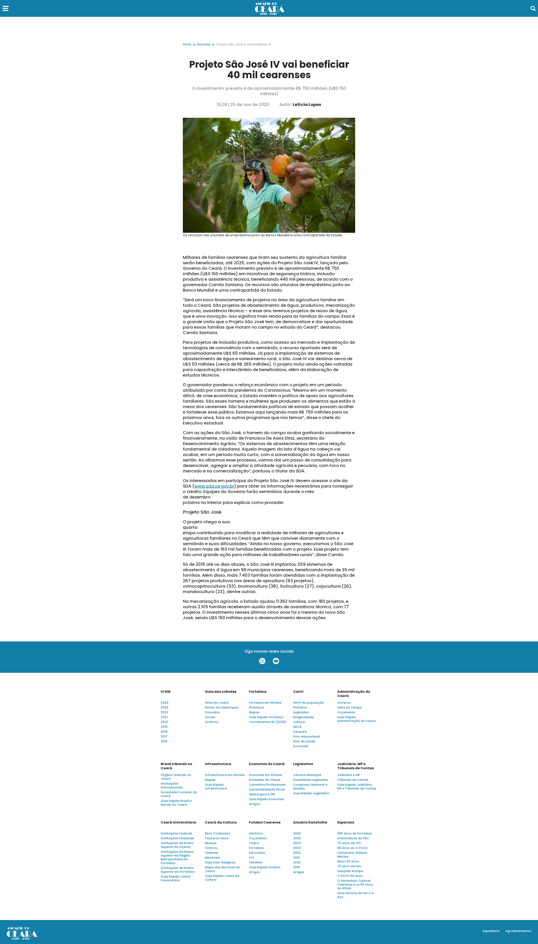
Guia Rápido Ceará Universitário (175, 878)
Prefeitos (300, 707)
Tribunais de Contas (352, 780)
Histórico (256, 833)
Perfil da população (308, 703)
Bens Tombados (217, 833)
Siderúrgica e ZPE (262, 794)
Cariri (298, 692)
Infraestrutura (218, 764)
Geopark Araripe (350, 871)
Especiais (345, 822)
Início (187, 44)
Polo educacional (306, 736)
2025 (297, 838)
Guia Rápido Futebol (264, 867)
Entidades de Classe (264, 780)
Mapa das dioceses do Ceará (222, 869)
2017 (164, 736)
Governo (344, 703)
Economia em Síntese (265, 775)
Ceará (254, 843)
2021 (164, 717)
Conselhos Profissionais (267, 785)
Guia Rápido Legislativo (311, 793)
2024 (165, 703)
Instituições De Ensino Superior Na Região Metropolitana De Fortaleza (177, 857)
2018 (164, 732)
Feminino (255, 862)
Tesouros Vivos (216, 838)
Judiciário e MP (348, 775)
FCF (251, 857)
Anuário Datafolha (310, 822)
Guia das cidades (220, 692)
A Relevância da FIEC (353, 838)
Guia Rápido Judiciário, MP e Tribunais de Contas (356, 786)
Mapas (254, 712)
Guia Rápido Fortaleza (266, 717)
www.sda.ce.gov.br (214, 486)
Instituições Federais (176, 833)
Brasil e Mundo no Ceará (176, 766)
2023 (164, 707)
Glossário (212, 712)
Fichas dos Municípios (222, 707)
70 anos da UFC (349, 843)
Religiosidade (303, 717)
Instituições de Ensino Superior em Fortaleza (178, 870)
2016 (164, 741)
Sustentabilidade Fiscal (267, 789)
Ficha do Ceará (216, 703)
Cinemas (211, 853)
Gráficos (211, 722)
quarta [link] (190, 527)
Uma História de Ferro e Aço (355, 895)
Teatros (211, 848)
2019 (164, 727)
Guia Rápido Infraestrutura (216, 786)
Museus (210, 843)
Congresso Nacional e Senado (310, 786)
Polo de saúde (304, 741)
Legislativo (301, 712)
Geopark (300, 732)
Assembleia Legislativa (310, 780)
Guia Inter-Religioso (220, 862)
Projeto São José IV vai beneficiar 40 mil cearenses (244, 44)
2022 (164, 712)
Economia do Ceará (267, 764)
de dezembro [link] (197, 497)
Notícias (203, 44)
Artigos (254, 804)
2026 (297, 833)
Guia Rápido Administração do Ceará (356, 719)
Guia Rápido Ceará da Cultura (222, 878)
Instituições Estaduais (177, 838)
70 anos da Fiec (349, 866)
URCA (297, 727)
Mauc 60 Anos (348, 861)
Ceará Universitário (178, 822)
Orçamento (346, 712)
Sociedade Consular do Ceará (179, 794)
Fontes (210, 717)
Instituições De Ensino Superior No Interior (177, 845)
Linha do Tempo (349, 707)
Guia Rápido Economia (266, 799)
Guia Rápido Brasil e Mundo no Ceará (176, 802)
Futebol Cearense (265, 822)
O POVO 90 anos (350, 876)
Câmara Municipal (307, 775)
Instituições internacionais (172, 785)
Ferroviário (257, 853)
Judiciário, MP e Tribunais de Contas (355, 766)
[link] (214, 486)
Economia (300, 746)
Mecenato (212, 857)
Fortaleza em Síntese (265, 703)
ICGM (165, 692)
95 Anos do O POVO (352, 848)
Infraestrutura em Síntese (225, 775)
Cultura (299, 722)
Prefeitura (256, 707)
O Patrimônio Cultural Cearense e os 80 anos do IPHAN (355, 884)
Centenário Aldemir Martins (352, 854)
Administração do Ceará (353, 694)
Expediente (491, 931)
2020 (164, 722)
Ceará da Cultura (221, 822)
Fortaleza (257, 692)
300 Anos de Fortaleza (354, 833)
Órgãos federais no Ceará (176, 777)
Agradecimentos (518, 931)
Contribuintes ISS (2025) (267, 722)
